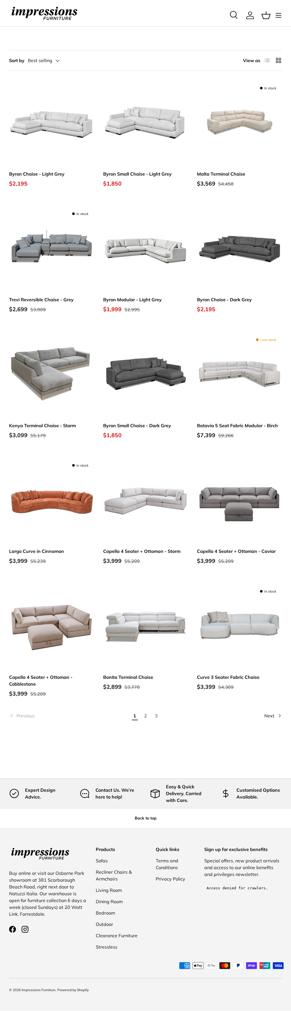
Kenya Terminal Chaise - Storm (42, 425)
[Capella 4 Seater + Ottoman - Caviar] (239, 499)
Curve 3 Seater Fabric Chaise (228, 677)
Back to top (146, 818)
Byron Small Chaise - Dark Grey (137, 425)
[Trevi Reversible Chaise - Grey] (51, 248)
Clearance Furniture (117, 935)
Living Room (109, 890)
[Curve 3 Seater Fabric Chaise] (239, 625)
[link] (69, 715)
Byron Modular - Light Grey (132, 299)
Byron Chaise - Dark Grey (224, 299)
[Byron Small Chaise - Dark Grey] (145, 374)
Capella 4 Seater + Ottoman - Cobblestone (40, 680)
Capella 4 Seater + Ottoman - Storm (141, 551)
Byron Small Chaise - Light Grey (137, 174)
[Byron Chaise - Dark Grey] (239, 248)
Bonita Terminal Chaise (128, 677)
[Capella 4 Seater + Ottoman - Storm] (145, 499)
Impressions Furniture (39, 990)
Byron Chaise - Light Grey (37, 174)
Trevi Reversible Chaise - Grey (41, 299)
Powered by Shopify (73, 990)
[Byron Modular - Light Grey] (145, 248)
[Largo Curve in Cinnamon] (51, 499)
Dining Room (109, 901)
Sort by (16, 60)
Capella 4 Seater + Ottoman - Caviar (236, 551)
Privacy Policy (170, 879)
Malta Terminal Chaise (221, 174)
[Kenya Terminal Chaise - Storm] (51, 374)
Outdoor (104, 924)
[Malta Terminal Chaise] (239, 122)
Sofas (102, 860)
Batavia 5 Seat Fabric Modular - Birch (237, 425)
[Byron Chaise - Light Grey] (51, 122)
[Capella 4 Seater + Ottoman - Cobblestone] (51, 625)
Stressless (106, 947)
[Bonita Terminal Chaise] (145, 625)
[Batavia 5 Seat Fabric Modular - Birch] (239, 374)
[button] (266, 15)
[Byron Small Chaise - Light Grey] (145, 122)
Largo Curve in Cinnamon (36, 551)
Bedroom (105, 913)
